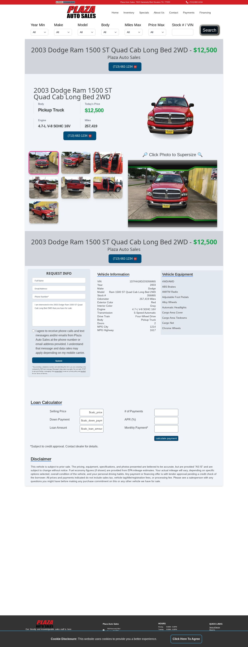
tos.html (83, 371)
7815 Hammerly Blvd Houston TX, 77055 (153, 2)
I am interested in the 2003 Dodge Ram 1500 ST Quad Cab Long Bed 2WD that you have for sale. (58, 306)
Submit (58, 361)
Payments (188, 12)
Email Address (41, 289)
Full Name (39, 281)
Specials (144, 12)
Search (209, 30)
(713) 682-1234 (196, 2)
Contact (173, 12)
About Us (159, 12)
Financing (205, 12)
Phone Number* (42, 297)
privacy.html (58, 371)
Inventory (128, 12)
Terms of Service (214, 627)
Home (115, 12)
